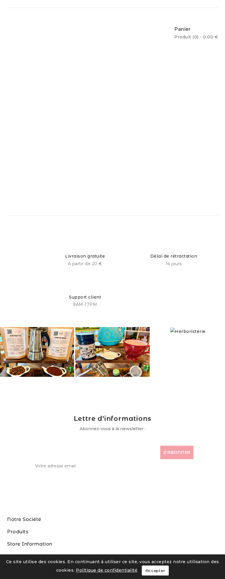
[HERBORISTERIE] (188, 331)
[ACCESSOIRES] (112, 352)
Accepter (155, 570)
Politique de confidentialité (106, 570)
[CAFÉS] (37, 352)
